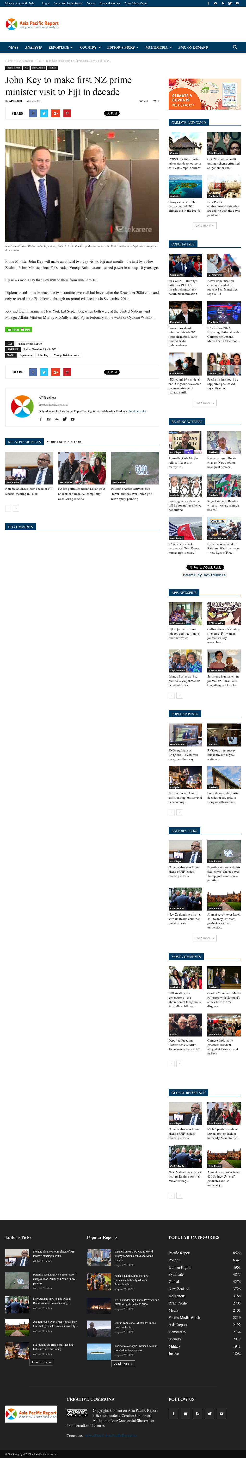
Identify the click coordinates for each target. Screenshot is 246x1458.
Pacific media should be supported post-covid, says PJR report (222, 383)
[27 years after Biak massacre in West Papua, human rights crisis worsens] (185, 528)
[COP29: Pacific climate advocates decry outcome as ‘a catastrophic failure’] (185, 143)
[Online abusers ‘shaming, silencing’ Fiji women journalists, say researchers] (224, 613)
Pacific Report (13, 67)
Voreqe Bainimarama (66, 355)
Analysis (33, 47)
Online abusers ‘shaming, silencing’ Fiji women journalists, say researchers (223, 635)
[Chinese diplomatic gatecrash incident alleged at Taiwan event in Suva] (224, 1025)
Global (173, 1034)
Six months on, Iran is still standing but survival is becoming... (185, 797)
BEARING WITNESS (187, 421)
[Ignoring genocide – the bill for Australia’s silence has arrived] (185, 485)
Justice (174, 1353)
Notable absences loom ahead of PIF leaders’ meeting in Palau (184, 871)
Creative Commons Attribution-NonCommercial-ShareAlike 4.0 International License (110, 1420)
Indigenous (177, 1295)
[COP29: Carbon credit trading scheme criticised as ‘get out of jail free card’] (224, 143)
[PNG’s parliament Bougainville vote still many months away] (185, 734)
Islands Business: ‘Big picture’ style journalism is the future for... (184, 680)
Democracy (177, 1331)
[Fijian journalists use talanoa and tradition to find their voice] (185, 613)
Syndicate (176, 1274)
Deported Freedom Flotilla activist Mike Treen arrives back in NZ (184, 1044)
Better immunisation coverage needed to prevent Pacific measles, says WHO (222, 287)
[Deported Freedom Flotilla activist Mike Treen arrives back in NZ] (185, 1025)
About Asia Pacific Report (68, 3)
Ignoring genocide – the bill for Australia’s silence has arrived (185, 505)
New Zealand (38, 67)
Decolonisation (177, 744)
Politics (52, 67)
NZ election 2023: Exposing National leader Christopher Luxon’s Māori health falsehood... (223, 334)
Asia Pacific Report (142, 1410)
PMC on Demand (193, 47)
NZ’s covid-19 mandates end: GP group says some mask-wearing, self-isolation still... (185, 385)
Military (175, 1346)
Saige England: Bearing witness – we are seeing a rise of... (223, 505)
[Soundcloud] (58, 419)
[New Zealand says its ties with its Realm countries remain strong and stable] (185, 899)
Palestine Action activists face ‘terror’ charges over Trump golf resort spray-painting (131, 493)
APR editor (15, 101)
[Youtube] (237, 3)
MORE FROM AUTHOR (64, 441)
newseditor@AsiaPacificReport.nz (111, 1435)
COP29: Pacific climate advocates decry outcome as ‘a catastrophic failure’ (185, 163)
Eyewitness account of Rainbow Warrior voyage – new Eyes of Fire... (223, 548)
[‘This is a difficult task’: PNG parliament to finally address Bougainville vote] (99, 1281)
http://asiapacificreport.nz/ (53, 404)
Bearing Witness (217, 538)
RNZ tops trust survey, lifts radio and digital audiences (221, 754)
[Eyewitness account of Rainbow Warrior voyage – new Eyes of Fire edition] (224, 528)
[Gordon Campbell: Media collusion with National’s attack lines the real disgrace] (224, 977)
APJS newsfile (177, 623)
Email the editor (137, 411)
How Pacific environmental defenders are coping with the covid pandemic (223, 208)
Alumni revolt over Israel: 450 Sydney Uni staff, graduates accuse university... (224, 920)
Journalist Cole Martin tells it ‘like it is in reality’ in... (183, 462)
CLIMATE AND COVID (189, 122)
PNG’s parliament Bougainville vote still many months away (183, 754)
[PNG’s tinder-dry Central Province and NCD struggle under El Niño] (99, 1306)
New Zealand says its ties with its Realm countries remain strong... (185, 918)
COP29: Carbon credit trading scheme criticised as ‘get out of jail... (223, 163)
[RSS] (222, 3)
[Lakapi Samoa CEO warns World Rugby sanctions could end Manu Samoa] (99, 1257)
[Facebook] (208, 3)
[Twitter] (230, 3)
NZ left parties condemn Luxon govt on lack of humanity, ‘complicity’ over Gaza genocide (81, 493)
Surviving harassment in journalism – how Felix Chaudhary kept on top (223, 680)
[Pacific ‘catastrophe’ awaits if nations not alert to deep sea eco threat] (99, 1352)
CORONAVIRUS (183, 244)
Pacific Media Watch (184, 1317)
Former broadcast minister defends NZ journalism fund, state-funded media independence (183, 336)
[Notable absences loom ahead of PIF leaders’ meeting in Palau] (29, 468)
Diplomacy (26, 355)
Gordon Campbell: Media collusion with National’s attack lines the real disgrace (224, 999)
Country (88, 47)
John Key (43, 355)
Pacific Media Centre (135, 3)
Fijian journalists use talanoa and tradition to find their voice (184, 633)
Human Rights (180, 1267)
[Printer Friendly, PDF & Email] (18, 329)
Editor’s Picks (121, 47)
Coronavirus (176, 274)
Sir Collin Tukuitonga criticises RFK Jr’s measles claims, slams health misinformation (183, 287)
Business (213, 744)
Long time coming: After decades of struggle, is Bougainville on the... (223, 797)
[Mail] (215, 3)
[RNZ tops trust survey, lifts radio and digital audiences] (224, 734)
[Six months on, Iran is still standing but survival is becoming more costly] (185, 777)
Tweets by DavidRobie (204, 575)
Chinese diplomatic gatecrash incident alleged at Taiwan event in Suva (222, 1046)
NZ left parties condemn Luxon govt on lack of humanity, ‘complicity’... (223, 1133)
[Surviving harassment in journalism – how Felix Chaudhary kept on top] (224, 660)
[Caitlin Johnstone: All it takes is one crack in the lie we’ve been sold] (99, 1329)
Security (175, 1338)
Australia (175, 987)
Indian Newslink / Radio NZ (40, 349)
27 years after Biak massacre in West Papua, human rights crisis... (184, 548)
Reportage (59, 47)
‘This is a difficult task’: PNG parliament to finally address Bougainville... (131, 1280)
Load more (203, 225)
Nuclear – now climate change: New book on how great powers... (221, 462)
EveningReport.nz (110, 3)
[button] (235, 47)
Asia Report (13, 482)
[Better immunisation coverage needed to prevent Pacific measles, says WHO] (224, 265)
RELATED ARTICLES (24, 441)
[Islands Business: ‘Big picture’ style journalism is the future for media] (185, 660)
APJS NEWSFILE (184, 592)
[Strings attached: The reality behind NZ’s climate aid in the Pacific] (185, 186)
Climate (174, 153)
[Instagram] (51, 419)
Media (173, 1310)
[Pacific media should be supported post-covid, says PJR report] (224, 364)
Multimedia (157, 47)
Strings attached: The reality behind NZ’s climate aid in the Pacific (185, 206)
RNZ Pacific (178, 1302)
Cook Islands (177, 908)
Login (45, 3)
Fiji (26, 67)
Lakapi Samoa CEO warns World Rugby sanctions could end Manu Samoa (134, 1255)
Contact (91, 3)
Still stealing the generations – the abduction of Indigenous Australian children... (185, 999)
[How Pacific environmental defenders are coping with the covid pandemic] (224, 186)
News (13, 47)
